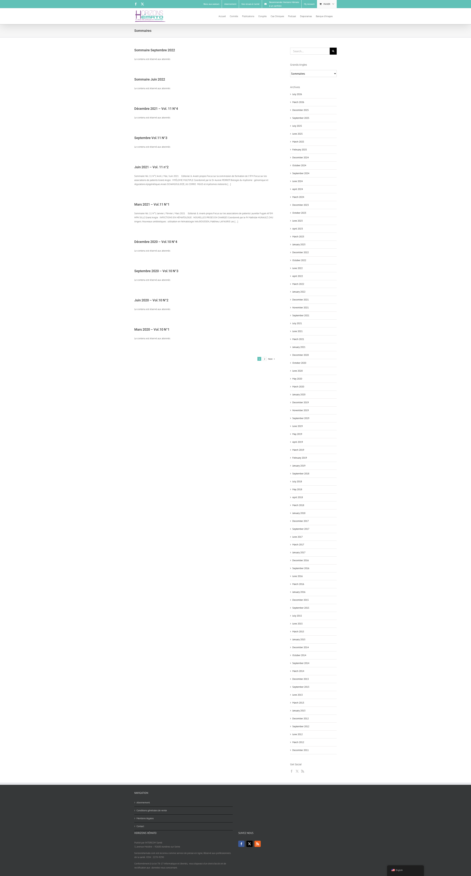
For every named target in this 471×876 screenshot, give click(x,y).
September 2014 (300, 663)
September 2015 (300, 607)
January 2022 (298, 291)
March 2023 (298, 236)
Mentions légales (145, 818)
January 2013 (298, 710)
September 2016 (300, 568)
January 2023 (298, 244)
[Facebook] (291, 771)
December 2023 (300, 204)
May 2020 (297, 378)
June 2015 (297, 623)
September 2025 (300, 118)
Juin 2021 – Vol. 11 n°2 (151, 167)
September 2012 (300, 726)
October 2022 (299, 260)
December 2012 (300, 718)
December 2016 (300, 560)
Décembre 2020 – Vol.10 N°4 (155, 242)
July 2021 (297, 323)
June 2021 (297, 331)
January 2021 (298, 347)
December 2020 (300, 355)
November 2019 (300, 410)
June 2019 (297, 426)
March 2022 (298, 284)
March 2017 (298, 544)
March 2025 (298, 141)
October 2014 (299, 655)
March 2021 (298, 339)
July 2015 (297, 615)
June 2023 (297, 220)
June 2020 (297, 370)
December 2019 (300, 402)
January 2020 (298, 394)
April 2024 (297, 189)
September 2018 (300, 473)
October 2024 (299, 165)
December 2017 (300, 521)
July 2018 (297, 481)
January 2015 (298, 639)
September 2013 (300, 686)
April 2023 (297, 228)
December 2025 (300, 110)
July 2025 (297, 125)
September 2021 (300, 315)
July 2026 (297, 94)
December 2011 (300, 750)
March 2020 (298, 386)
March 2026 (298, 102)
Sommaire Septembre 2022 (154, 50)
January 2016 (298, 592)
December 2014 (300, 647)
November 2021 (300, 307)
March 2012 (298, 742)
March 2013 (298, 702)
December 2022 (300, 252)
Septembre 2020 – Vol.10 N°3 (156, 271)
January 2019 (298, 465)
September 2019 (300, 418)
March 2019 (298, 449)
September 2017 (300, 528)
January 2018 (298, 513)
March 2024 (298, 197)
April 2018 (297, 497)
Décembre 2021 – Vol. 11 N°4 (156, 109)
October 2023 (299, 212)
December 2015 (300, 599)
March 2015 (298, 631)
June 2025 (297, 133)
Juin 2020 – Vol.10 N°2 (151, 300)
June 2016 (297, 576)
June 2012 (297, 734)
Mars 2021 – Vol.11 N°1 (151, 204)
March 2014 (298, 671)
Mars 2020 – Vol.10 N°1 (151, 329)
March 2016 (298, 584)
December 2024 (300, 157)
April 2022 (297, 276)
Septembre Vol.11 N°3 (150, 138)
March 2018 (298, 505)
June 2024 (297, 181)
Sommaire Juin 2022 (149, 79)
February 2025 (299, 149)
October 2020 (299, 362)
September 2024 (300, 173)
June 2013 (297, 694)
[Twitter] (297, 771)
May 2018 (297, 489)
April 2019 (297, 442)
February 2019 (299, 457)
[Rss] (302, 771)
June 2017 (297, 536)
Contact (140, 826)
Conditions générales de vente (152, 810)
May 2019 (297, 434)
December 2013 (300, 679)
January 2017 (298, 552)
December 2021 (300, 299)
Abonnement (143, 802)
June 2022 (297, 268)
